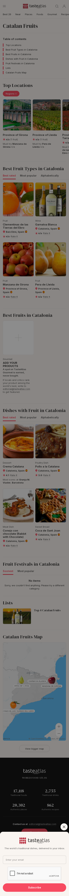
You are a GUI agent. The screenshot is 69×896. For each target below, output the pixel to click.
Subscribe (34, 887)
